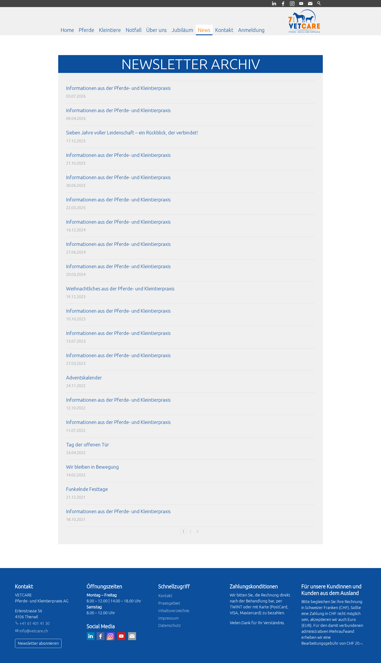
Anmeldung (251, 30)
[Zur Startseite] (304, 21)
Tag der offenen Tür (87, 444)
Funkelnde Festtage (87, 489)
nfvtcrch (34, 631)
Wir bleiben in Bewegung (92, 467)
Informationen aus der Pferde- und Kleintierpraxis (118, 88)
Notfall (134, 30)
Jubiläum (182, 30)
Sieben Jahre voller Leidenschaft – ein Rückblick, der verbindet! (132, 132)
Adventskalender (84, 377)
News (204, 30)
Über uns (156, 30)
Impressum (168, 618)
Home (67, 30)
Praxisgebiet (169, 603)
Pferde (86, 30)
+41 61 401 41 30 (35, 623)
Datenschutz (169, 625)
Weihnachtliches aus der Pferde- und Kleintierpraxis (120, 288)
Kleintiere (110, 30)
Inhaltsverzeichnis (173, 610)
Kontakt (224, 30)
